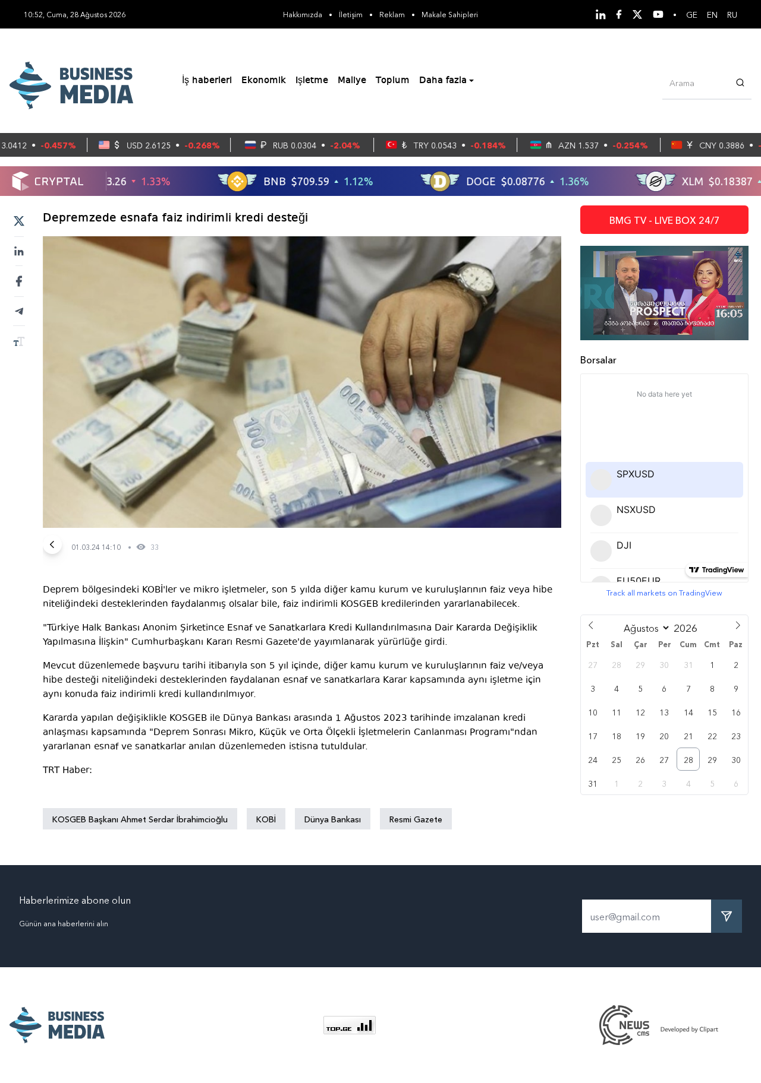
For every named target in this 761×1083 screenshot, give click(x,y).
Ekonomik (263, 81)
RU (732, 14)
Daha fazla (443, 81)
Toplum (393, 81)
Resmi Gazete (415, 819)
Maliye (352, 81)
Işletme (311, 81)
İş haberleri (207, 81)
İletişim (351, 14)
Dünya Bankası (332, 819)
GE (691, 14)
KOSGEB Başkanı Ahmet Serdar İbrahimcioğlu (140, 819)
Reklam (392, 14)
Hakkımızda (302, 14)
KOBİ (266, 819)
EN (712, 14)
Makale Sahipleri (450, 14)
